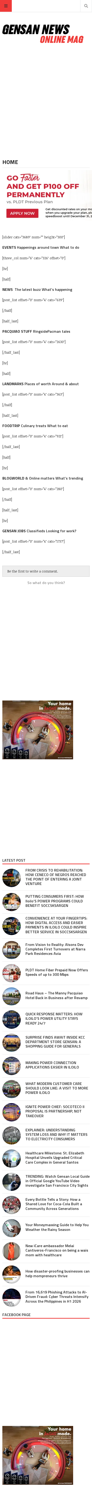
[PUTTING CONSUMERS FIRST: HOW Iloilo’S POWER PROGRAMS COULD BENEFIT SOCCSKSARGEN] (11, 902)
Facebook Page (16, 1314)
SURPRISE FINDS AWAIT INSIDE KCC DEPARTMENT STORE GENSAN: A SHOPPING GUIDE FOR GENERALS (55, 1041)
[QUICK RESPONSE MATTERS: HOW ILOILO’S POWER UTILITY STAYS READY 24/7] (11, 1019)
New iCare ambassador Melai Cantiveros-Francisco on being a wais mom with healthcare (56, 1250)
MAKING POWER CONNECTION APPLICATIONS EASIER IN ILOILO (52, 1065)
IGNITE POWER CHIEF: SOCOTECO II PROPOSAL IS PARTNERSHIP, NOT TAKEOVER (54, 1111)
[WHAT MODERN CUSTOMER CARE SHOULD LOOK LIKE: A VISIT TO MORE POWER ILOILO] (11, 1089)
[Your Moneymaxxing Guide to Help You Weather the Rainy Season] (11, 1228)
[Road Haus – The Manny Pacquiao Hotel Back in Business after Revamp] (11, 996)
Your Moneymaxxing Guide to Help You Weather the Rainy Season (57, 1227)
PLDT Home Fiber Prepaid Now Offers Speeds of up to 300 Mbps (56, 972)
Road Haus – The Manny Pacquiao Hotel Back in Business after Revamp (56, 995)
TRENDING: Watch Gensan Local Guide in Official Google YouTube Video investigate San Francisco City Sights (57, 1180)
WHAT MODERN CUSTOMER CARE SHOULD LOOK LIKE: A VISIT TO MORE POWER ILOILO (56, 1088)
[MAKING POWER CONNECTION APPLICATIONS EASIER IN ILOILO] (11, 1066)
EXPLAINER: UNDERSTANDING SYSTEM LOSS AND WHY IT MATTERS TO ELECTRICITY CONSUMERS (56, 1134)
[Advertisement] (46, 101)
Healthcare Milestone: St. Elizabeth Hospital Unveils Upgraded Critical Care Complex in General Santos (54, 1157)
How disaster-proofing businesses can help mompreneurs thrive (57, 1273)
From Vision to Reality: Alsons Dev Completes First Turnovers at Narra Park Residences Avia (55, 949)
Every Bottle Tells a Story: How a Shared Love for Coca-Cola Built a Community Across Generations (53, 1204)
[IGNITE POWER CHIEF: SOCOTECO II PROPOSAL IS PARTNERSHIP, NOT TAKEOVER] (11, 1112)
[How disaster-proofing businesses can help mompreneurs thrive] (11, 1274)
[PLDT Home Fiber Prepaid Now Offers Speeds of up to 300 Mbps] (11, 973)
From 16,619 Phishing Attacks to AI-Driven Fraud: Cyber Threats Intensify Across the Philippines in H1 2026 (56, 1296)
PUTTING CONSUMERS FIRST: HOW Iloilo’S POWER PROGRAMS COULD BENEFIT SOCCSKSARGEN (54, 900)
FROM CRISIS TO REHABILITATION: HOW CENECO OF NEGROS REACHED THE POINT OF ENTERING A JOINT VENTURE (55, 877)
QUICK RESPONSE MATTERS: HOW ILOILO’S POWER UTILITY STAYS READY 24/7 (54, 1018)
